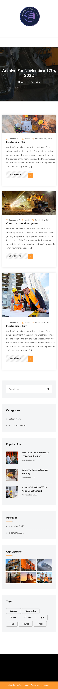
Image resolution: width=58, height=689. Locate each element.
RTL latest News (17, 425)
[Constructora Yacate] (29, 16)
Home (22, 82)
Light (41, 617)
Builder (13, 611)
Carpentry (30, 611)
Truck (40, 623)
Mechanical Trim (16, 142)
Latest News (15, 418)
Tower (25, 623)
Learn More (15, 174)
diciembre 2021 (16, 532)
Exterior (35, 82)
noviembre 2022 (17, 526)
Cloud (27, 617)
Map (12, 623)
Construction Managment (22, 223)
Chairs (13, 617)
